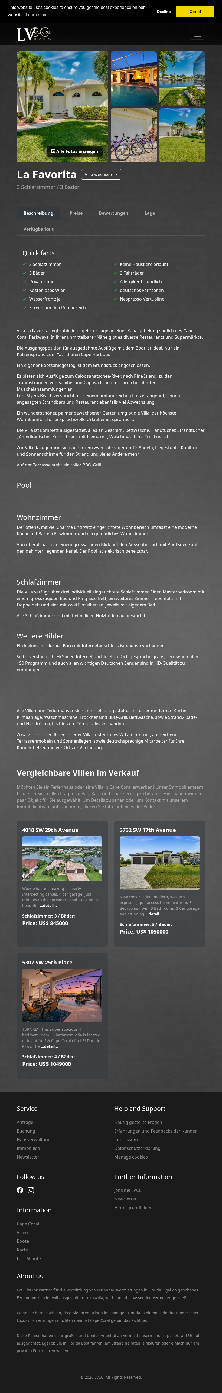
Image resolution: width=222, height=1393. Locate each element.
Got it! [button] (195, 11)
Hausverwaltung (34, 1140)
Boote (23, 1241)
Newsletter (28, 1157)
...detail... (48, 905)
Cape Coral (28, 1224)
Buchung (26, 1131)
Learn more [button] (37, 14)
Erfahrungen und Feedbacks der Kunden (156, 1131)
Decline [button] (164, 11)
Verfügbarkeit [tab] (39, 229)
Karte (22, 1250)
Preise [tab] (76, 213)
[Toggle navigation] (197, 34)
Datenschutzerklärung (137, 1148)
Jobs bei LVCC (128, 1190)
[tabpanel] (111, 497)
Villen (22, 1232)
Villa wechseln (100, 174)
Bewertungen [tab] (113, 213)
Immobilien (28, 1148)
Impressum (126, 1140)
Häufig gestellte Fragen (138, 1122)
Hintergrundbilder (133, 1208)
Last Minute (29, 1258)
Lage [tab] (150, 213)
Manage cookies (131, 1157)
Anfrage (25, 1122)
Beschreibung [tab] (38, 213)
